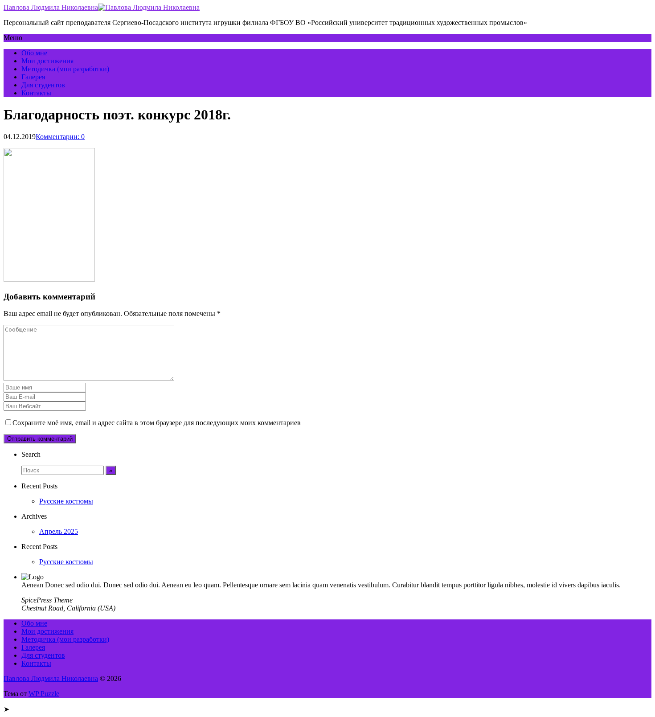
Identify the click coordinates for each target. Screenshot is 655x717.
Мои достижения (47, 61)
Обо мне (34, 53)
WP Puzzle (44, 693)
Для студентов (43, 85)
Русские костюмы (66, 501)
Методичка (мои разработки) (65, 69)
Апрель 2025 (58, 531)
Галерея (33, 77)
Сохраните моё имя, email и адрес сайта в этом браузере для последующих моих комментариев (156, 422)
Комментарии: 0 (60, 136)
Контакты (36, 93)
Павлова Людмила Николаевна (51, 7)
